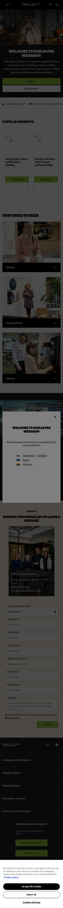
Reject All (31, 894)
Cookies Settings (31, 902)
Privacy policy (11, 877)
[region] (31, 884)
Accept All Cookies (31, 886)
